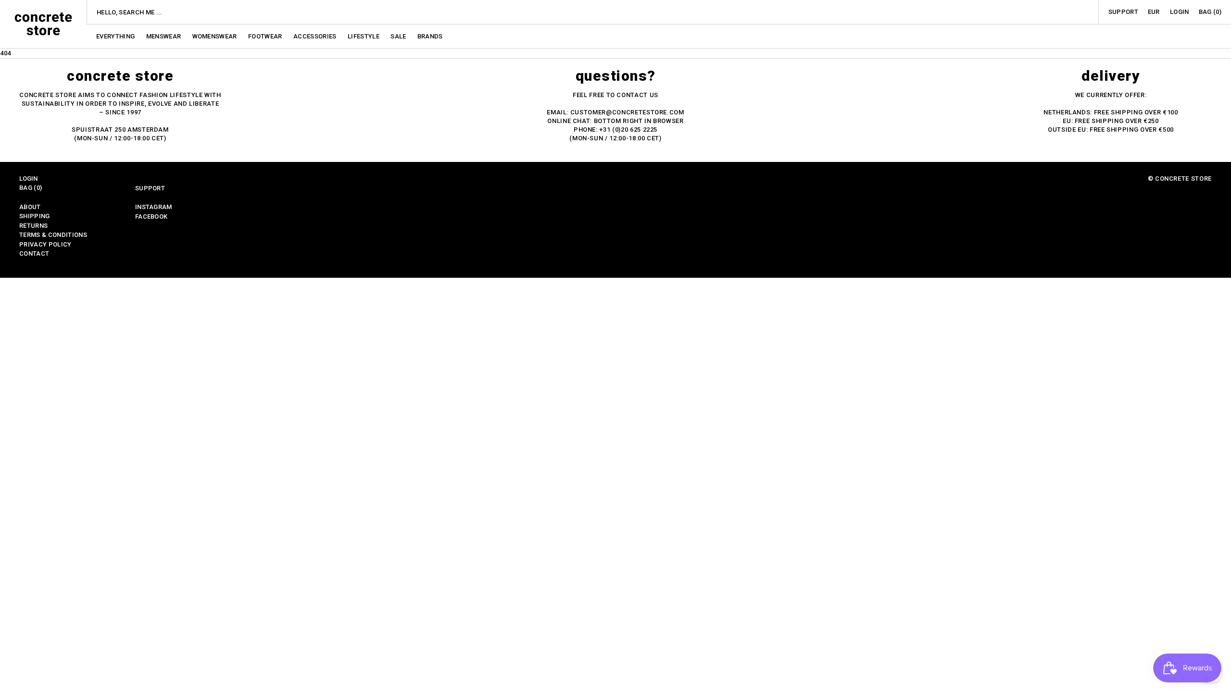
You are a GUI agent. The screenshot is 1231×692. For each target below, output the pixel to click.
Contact (34, 253)
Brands (430, 36)
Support (1123, 11)
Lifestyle (364, 36)
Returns (33, 225)
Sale (399, 36)
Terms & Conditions (53, 234)
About (30, 206)
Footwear (266, 36)
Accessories (315, 36)
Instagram (153, 206)
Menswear (164, 36)
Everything (116, 36)
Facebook (151, 216)
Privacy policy (45, 244)
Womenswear (215, 36)
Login (1179, 11)
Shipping (34, 216)
